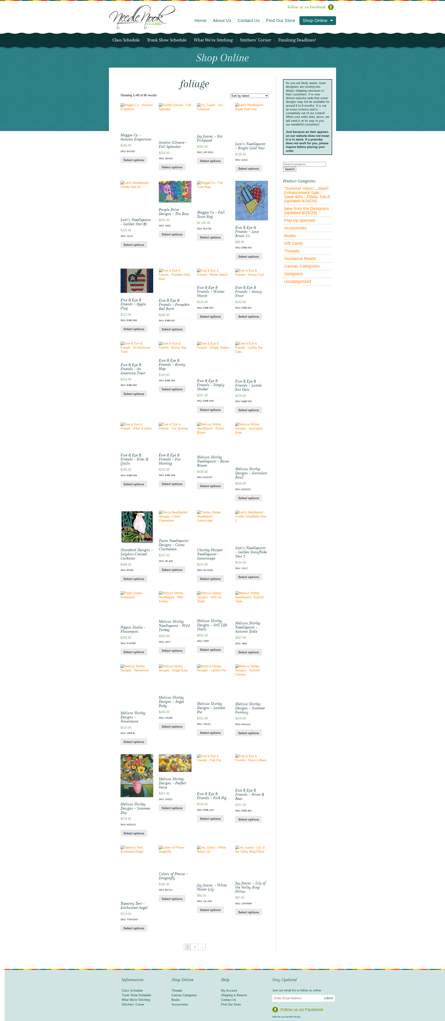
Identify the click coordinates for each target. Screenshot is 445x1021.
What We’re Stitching (213, 40)
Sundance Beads (300, 258)
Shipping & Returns (234, 995)
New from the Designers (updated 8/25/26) (306, 210)
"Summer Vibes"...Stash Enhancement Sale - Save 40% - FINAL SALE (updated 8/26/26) (307, 194)
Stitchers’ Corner (255, 40)
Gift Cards (293, 243)
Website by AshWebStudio (286, 1016)
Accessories (295, 228)
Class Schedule (126, 40)
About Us (222, 20)
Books (290, 235)
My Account (229, 990)
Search (289, 169)
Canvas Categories (302, 266)
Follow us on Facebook (307, 7)
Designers (293, 274)
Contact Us (249, 20)
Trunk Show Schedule (167, 40)
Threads (291, 251)
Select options (134, 160)
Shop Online (315, 20)
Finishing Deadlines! (297, 40)
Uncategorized (297, 281)
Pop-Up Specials (299, 220)
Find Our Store (280, 20)
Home (200, 20)
